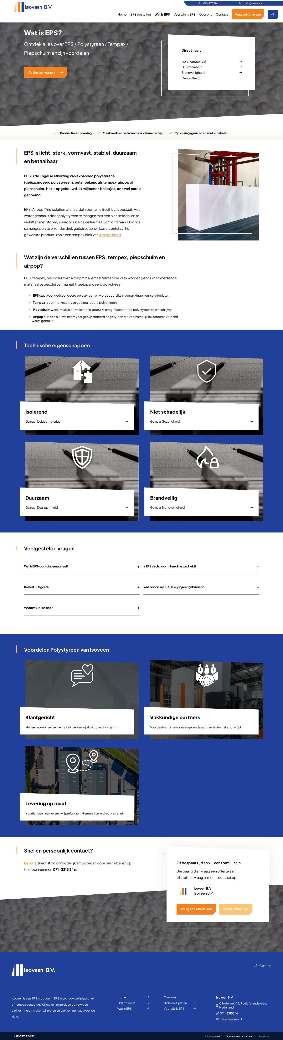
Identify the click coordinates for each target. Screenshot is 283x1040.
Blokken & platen (175, 1003)
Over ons (205, 14)
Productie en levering (76, 133)
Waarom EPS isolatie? (38, 608)
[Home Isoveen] (33, 7)
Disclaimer (263, 1036)
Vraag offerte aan (248, 14)
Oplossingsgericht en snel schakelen (201, 133)
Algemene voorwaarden (239, 1036)
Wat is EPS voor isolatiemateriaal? (46, 566)
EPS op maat (126, 1003)
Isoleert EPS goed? (36, 587)
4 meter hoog (110, 234)
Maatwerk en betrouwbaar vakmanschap (133, 133)
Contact (222, 14)
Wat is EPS (162, 14)
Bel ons (30, 863)
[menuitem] (122, 14)
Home (122, 14)
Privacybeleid (212, 1036)
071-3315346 (210, 3)
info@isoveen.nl (253, 3)
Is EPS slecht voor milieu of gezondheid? (169, 566)
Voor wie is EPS (184, 14)
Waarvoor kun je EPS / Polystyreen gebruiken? (173, 587)
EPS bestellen (141, 14)
